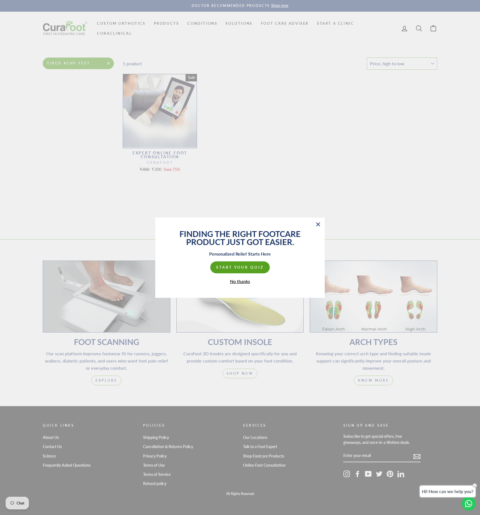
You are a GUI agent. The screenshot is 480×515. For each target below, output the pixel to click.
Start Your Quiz (240, 267)
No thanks (240, 281)
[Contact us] (469, 504)
